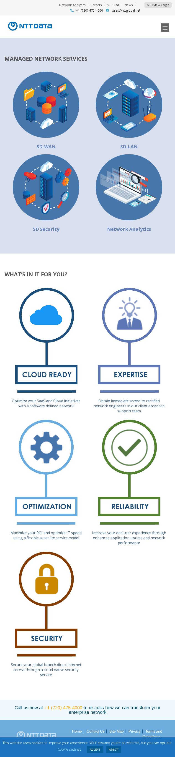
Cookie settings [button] (69, 749)
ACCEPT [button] (95, 749)
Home (77, 731)
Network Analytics (72, 5)
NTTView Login (158, 5)
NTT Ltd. (113, 5)
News (128, 5)
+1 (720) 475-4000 (63, 707)
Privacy (135, 731)
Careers (96, 5)
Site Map (116, 731)
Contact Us (96, 731)
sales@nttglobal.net (125, 10)
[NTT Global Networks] (30, 32)
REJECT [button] (113, 749)
